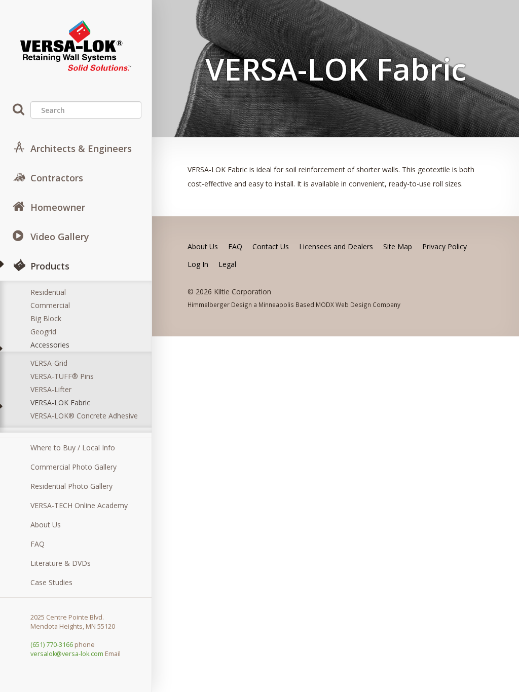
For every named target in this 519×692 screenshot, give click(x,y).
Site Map (397, 246)
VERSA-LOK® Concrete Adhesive (84, 415)
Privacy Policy (444, 246)
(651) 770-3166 (51, 644)
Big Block (45, 318)
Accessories (49, 345)
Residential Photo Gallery (71, 486)
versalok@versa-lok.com (66, 653)
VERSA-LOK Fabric (60, 402)
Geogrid (43, 331)
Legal (227, 264)
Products (49, 266)
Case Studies (51, 582)
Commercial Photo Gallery (73, 467)
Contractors (56, 178)
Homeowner (57, 207)
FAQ (37, 544)
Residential (48, 292)
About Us (45, 524)
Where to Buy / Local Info (72, 447)
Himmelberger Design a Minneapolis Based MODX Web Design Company (294, 304)
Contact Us (270, 246)
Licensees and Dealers (336, 246)
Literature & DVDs (60, 563)
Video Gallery (59, 236)
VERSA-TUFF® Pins (62, 376)
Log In (198, 264)
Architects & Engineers (81, 148)
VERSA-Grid (48, 363)
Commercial (50, 305)
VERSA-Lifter (50, 389)
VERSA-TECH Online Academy (79, 505)
